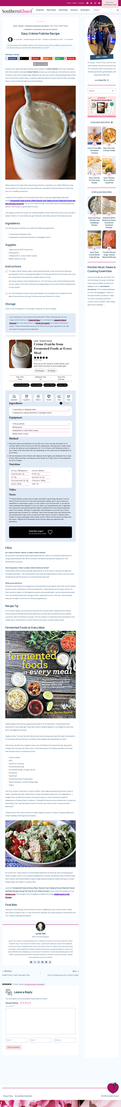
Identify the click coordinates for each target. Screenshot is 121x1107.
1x (61, 403)
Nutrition (49, 400)
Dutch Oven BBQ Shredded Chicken (94, 150)
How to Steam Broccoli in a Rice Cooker (63, 973)
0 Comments (69, 39)
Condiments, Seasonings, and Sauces (37, 29)
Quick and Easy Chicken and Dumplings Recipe (94, 221)
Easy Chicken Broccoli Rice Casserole (109, 180)
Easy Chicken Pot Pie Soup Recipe (94, 180)
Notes (69, 400)
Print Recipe (39, 371)
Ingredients (14, 400)
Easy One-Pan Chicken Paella (109, 149)
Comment (10, 1006)
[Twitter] (91, 3)
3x (67, 403)
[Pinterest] (99, 3)
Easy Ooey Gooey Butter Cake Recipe (94, 254)
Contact (81, 3)
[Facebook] (87, 3)
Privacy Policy (8, 1096)
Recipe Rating (12, 1003)
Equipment (26, 400)
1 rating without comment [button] (34, 984)
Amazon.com (10, 894)
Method (38, 400)
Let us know (33, 533)
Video (59, 400)
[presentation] (94, 135)
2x (64, 403)
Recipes (54, 29)
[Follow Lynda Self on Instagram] (38, 962)
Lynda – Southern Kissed (43, 341)
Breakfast (40, 10)
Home (69, 3)
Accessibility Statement (23, 1096)
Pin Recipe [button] (51, 371)
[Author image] (10, 39)
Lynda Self (18, 39)
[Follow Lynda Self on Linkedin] (42, 962)
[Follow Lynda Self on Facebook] (31, 962)
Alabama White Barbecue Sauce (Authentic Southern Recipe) (109, 222)
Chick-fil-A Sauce (43, 323)
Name (9, 1040)
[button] (37, 21)
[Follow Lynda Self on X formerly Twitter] (35, 962)
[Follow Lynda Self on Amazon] (50, 962)
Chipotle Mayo (34, 320)
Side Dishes (63, 10)
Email (33, 1040)
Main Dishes (51, 10)
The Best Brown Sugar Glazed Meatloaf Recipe (109, 254)
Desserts (74, 10)
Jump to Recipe (41, 64)
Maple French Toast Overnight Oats (16, 973)
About (75, 3)
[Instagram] (95, 3)
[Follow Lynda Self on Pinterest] (46, 962)
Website (58, 1040)
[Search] (112, 91)
